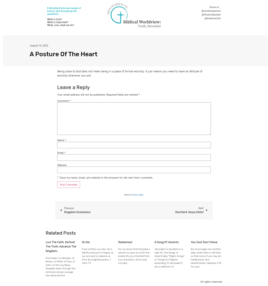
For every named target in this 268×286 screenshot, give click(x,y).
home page (138, 194)
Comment (64, 101)
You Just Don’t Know (204, 242)
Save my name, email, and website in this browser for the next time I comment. (106, 177)
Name (61, 140)
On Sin (86, 242)
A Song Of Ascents (166, 242)
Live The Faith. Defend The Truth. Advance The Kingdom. (61, 246)
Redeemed (125, 242)
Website (62, 165)
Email (61, 152)
